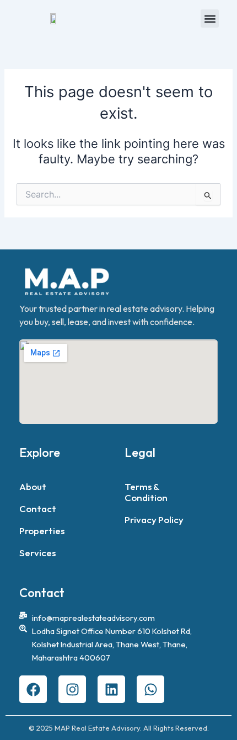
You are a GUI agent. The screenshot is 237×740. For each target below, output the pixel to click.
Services (37, 552)
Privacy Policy (154, 519)
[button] (210, 18)
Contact (37, 508)
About (32, 486)
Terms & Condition (146, 492)
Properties (41, 530)
